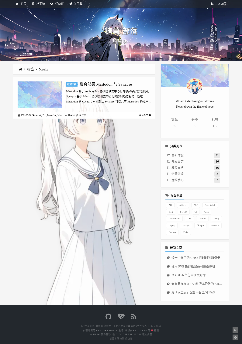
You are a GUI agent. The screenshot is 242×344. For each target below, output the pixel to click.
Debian (202, 218)
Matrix (43, 69)
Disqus (200, 225)
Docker (172, 232)
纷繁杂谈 (177, 173)
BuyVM (183, 212)
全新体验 (177, 155)
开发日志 (177, 161)
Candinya (140, 330)
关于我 (77, 3)
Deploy (172, 225)
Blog (171, 212)
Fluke (185, 232)
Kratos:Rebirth (107, 330)
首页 (23, 3)
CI (196, 211)
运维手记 (177, 180)
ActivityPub (40, 115)
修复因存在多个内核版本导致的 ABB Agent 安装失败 (197, 283)
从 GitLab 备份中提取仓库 (188, 275)
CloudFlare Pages (129, 334)
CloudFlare (174, 218)
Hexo (96, 334)
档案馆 (40, 3)
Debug (216, 218)
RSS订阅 (220, 3)
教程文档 (71, 84)
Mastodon (51, 115)
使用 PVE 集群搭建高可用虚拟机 (193, 266)
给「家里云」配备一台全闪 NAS (193, 292)
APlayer (182, 205)
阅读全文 (143, 115)
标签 (31, 69)
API (170, 205)
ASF (196, 205)
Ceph (206, 212)
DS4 (189, 218)
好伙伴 (59, 3)
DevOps (185, 225)
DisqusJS (215, 225)
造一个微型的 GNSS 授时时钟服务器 (195, 257)
